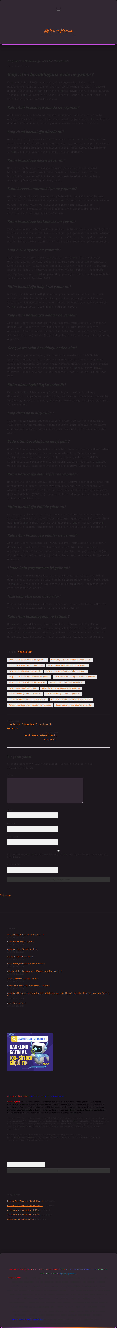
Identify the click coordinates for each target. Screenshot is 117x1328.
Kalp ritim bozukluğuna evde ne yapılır (75, 677)
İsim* (10, 810)
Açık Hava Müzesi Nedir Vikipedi (41, 737)
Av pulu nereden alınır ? (20, 957)
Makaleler (25, 652)
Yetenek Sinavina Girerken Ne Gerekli (29, 726)
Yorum (10, 775)
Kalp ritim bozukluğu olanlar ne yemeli (29, 677)
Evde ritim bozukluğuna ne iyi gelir (27, 660)
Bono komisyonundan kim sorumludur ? (26, 964)
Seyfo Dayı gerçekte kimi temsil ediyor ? (28, 986)
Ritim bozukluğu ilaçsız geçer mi (63, 694)
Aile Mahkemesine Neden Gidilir (23, 1210)
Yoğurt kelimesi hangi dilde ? (22, 979)
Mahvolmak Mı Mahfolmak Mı (20, 1219)
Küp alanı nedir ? (16, 1003)
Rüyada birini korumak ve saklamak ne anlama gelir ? (34, 971)
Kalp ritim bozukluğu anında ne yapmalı (66, 671)
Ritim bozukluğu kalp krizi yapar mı (27, 699)
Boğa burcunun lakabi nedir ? (22, 949)
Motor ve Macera (58, 31)
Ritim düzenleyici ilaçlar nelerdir (74, 705)
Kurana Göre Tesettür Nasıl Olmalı (25, 1201)
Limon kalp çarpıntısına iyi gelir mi (61, 688)
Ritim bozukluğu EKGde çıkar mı (25, 694)
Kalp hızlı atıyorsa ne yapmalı (25, 671)
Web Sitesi (12, 837)
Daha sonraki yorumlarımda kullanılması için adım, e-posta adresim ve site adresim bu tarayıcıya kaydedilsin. (58, 855)
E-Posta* (11, 823)
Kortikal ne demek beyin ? (20, 942)
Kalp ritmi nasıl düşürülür (23, 688)
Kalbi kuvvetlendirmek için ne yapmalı (68, 666)
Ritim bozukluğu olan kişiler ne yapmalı (30, 705)
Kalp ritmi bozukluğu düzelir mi (66, 682)
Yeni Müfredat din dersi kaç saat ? (25, 935)
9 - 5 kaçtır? (15, 864)
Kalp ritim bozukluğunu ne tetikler (27, 682)
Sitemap (5, 895)
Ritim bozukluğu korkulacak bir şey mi (71, 699)
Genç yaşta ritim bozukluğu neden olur (71, 660)
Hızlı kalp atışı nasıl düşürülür (26, 666)
